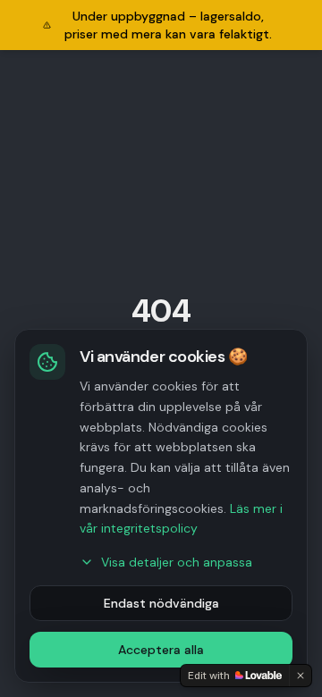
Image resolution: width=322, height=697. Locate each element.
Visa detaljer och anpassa (176, 562)
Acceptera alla (161, 650)
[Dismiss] (300, 675)
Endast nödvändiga (161, 603)
